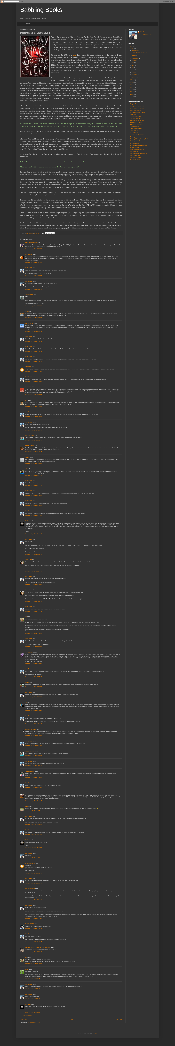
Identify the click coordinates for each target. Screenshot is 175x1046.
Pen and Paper (134, 133)
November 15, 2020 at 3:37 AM (33, 371)
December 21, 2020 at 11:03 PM (33, 942)
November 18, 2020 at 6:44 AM (33, 646)
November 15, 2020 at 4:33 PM (33, 416)
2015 (131, 89)
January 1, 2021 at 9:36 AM (32, 979)
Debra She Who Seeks (31, 242)
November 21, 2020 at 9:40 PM (33, 755)
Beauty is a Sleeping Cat (137, 106)
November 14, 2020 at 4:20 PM (33, 276)
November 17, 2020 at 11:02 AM (33, 534)
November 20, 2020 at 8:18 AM (33, 735)
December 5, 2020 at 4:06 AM (33, 858)
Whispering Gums (30, 888)
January (134, 77)
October (134, 55)
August (134, 60)
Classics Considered (135, 110)
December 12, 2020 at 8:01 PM (33, 873)
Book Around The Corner (137, 108)
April (133, 70)
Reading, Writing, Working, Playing (139, 139)
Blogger (95, 1033)
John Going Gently (30, 863)
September (135, 58)
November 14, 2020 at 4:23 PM (33, 289)
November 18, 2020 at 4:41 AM (33, 633)
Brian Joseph (28, 267)
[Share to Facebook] (52, 233)
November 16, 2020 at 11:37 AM (33, 451)
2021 (131, 46)
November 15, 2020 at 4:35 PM (33, 430)
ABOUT (27, 24)
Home (20, 24)
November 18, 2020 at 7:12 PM (33, 697)
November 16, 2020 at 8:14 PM (33, 495)
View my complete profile (145, 34)
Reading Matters (134, 137)
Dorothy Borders (29, 445)
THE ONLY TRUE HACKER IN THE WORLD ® (37, 947)
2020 (131, 48)
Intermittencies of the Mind (137, 120)
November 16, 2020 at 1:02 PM (33, 463)
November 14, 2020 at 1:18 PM (33, 249)
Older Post (119, 1019)
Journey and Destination (137, 124)
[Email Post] (42, 233)
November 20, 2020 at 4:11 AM (33, 724)
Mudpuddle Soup (135, 130)
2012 (131, 96)
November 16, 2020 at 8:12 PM (33, 485)
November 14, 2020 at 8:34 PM (33, 306)
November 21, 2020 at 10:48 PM (33, 765)
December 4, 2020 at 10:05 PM (33, 824)
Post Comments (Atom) (34, 1022)
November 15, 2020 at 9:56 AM (33, 381)
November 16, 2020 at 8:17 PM (33, 515)
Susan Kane (28, 559)
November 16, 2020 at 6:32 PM (33, 475)
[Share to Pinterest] (54, 233)
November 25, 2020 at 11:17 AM (33, 801)
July (133, 63)
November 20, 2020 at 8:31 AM (33, 745)
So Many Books (134, 143)
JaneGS (27, 793)
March (134, 72)
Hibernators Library (135, 116)
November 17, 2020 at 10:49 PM (33, 601)
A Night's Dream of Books (137, 104)
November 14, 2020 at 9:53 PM (33, 317)
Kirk (26, 702)
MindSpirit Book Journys (136, 128)
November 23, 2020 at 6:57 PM (33, 787)
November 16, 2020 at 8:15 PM (33, 505)
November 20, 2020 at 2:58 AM (33, 710)
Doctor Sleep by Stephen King (140, 53)
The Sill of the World (135, 157)
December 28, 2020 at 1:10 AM (33, 952)
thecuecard (28, 387)
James (27, 311)
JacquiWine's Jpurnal (136, 122)
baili (26, 616)
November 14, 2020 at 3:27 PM (33, 262)
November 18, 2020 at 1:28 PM (33, 687)
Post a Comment (27, 1016)
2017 (131, 84)
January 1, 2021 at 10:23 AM (32, 999)
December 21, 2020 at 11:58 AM (33, 928)
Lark (26, 400)
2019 (131, 80)
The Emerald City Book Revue (138, 153)
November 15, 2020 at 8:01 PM (33, 440)
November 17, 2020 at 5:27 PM (33, 571)
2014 (131, 92)
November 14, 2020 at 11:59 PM (33, 351)
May (133, 67)
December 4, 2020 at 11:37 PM (33, 848)
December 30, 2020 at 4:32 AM (33, 963)
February (134, 74)
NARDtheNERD (29, 924)
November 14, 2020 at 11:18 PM (33, 331)
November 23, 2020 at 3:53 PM (33, 777)
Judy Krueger (29, 254)
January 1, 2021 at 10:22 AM (32, 989)
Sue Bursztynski (29, 771)
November (135, 50)
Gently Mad (133, 114)
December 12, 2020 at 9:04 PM (33, 883)
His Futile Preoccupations (137, 118)
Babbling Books (41, 9)
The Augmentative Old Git (137, 149)
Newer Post (24, 1019)
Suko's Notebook (134, 147)
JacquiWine (28, 366)
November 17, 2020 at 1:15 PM (33, 554)
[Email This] (46, 233)
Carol (26, 806)
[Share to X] (50, 233)
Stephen (27, 682)
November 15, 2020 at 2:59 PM (33, 395)
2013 (131, 94)
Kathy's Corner (29, 323)
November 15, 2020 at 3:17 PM (33, 406)
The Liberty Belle (29, 435)
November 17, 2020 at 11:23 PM (33, 611)
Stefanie (27, 457)
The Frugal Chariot (135, 155)
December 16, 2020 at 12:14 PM (33, 900)
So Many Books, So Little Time (138, 145)
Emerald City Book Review (137, 112)
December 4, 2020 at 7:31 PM (33, 811)
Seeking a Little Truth (136, 141)
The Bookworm (134, 151)
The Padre (28, 521)
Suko (26, 469)
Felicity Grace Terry (30, 729)
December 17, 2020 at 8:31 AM (33, 918)
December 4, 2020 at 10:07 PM (33, 834)
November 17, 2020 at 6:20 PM (33, 584)
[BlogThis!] (48, 233)
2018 (131, 82)
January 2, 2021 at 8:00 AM (32, 1012)
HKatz (26, 969)
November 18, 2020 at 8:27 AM (33, 677)
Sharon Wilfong (29, 294)
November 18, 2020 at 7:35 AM (33, 663)
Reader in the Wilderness (137, 135)
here (74, 55)
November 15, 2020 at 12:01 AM (33, 361)
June (133, 65)
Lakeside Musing (134, 126)
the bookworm (29, 652)
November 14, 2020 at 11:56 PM (33, 341)
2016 (131, 87)
